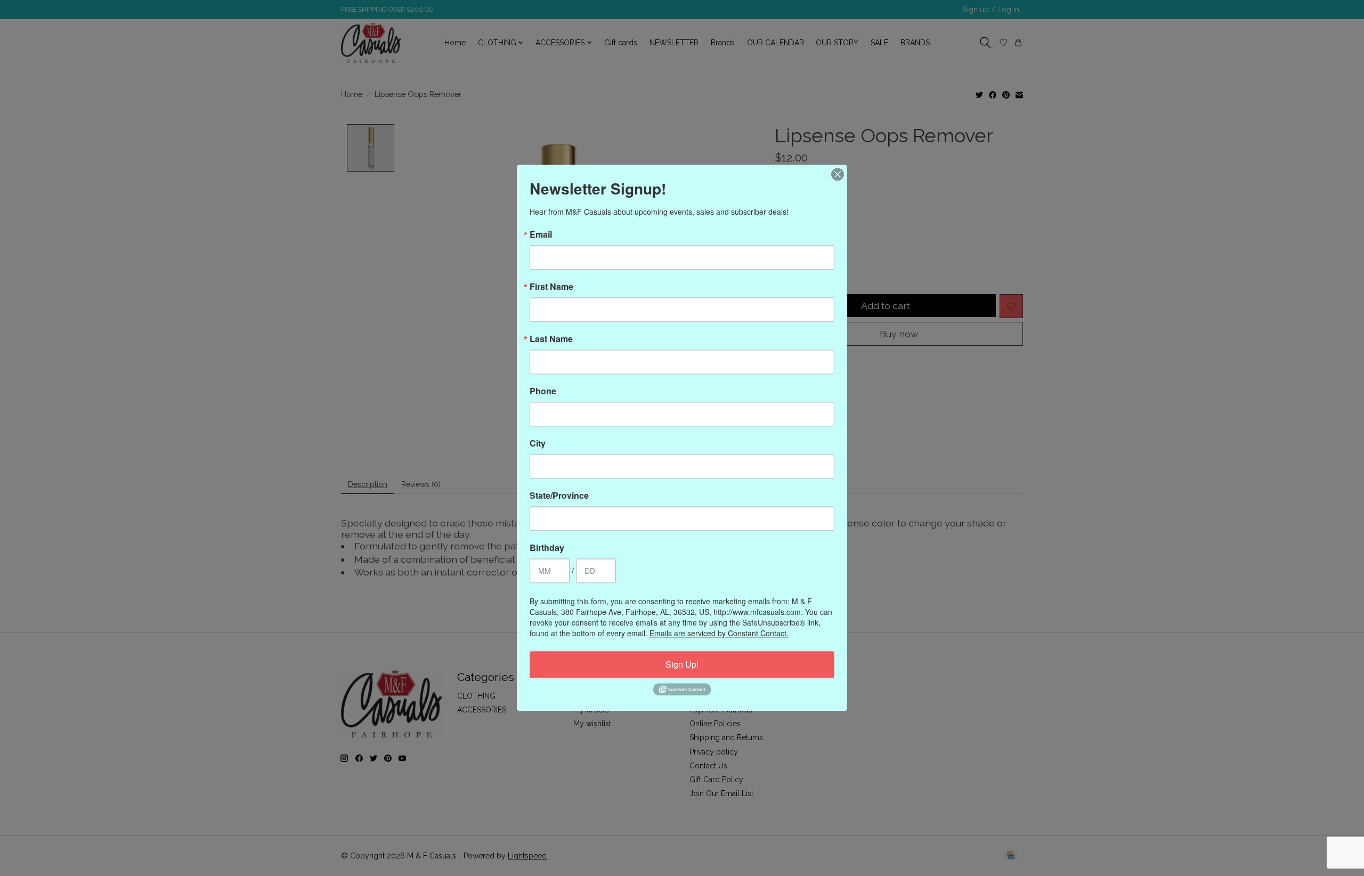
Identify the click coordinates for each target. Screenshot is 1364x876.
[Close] (837, 174)
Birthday (547, 548)
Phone (543, 391)
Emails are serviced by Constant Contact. (719, 633)
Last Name (551, 339)
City (538, 443)
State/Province (559, 495)
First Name (551, 286)
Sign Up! (682, 664)
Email (541, 234)
